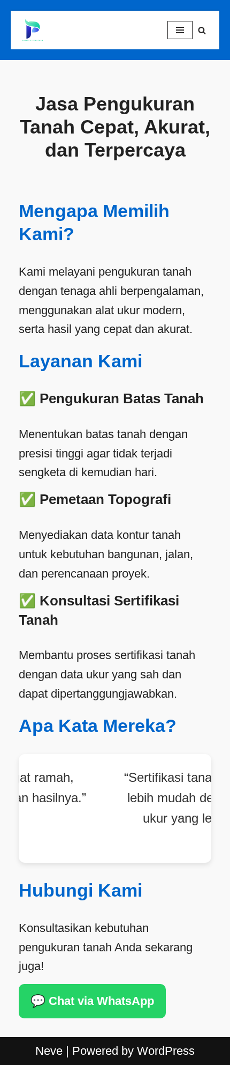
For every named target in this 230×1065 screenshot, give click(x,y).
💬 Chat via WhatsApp (92, 1001)
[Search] (202, 30)
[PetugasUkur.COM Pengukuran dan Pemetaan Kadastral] (32, 30)
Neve (49, 1050)
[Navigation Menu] (180, 30)
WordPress (166, 1050)
